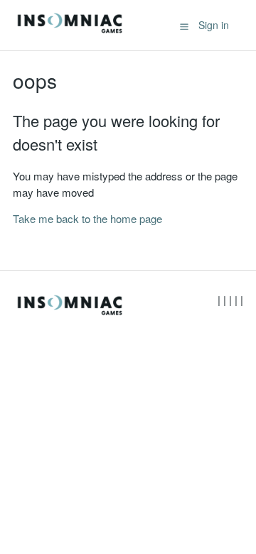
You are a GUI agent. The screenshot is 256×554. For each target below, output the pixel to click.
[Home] (70, 31)
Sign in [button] (213, 25)
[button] (184, 26)
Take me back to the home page (87, 218)
